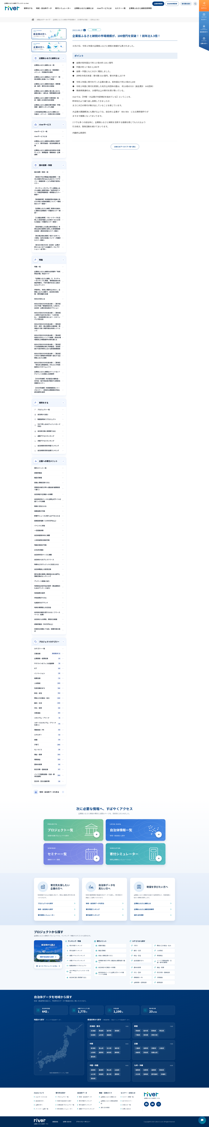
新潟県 (93, 1048)
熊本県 (161, 1070)
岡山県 (109, 1070)
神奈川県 (154, 1035)
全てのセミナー (127, 1101)
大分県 (138, 1074)
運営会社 (55, 1122)
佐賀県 (145, 1070)
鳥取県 (93, 1070)
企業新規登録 (158, 4)
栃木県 (145, 1031)
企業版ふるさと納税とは (84, 8)
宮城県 (117, 1031)
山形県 (101, 1035)
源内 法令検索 (138, 915)
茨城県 (138, 1031)
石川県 (109, 1048)
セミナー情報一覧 (128, 1097)
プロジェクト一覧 (63, 1097)
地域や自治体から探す (64, 1101)
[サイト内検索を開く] (195, 4)
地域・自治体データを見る (95, 903)
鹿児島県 (154, 1074)
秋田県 (93, 1035)
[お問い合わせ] (158, 1104)
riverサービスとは (104, 8)
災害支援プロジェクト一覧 (65, 1105)
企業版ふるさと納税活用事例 (140, 8)
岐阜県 (109, 1052)
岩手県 (109, 1031)
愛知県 (93, 1057)
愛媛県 (117, 1074)
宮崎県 (145, 1074)
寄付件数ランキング (93, 909)
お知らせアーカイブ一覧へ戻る (125, 147)
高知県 (93, 1078)
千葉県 (138, 1035)
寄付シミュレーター (63, 8)
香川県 (109, 1074)
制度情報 (94, 30)
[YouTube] (152, 1104)
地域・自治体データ (44, 8)
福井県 (117, 1048)
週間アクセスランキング (86, 1109)
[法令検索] (202, 1120)
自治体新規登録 (172, 4)
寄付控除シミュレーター (46, 915)
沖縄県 (163, 1074)
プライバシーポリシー (83, 1122)
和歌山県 (154, 1052)
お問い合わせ (126, 1109)
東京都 (145, 1035)
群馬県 (153, 1031)
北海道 (93, 1031)
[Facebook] (146, 1104)
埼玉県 (161, 1031)
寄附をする (28, 8)
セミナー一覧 (120, 8)
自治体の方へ (40, 1101)
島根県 (101, 1070)
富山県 (101, 1048)
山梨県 (93, 1052)
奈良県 (145, 1052)
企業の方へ (39, 1105)
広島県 (117, 1070)
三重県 (138, 1048)
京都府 (153, 1048)
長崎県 (153, 1070)
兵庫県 (138, 1052)
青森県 (101, 1031)
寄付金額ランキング (93, 915)
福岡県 (138, 1070)
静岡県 (117, 1052)
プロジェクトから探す (45, 903)
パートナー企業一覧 (42, 1109)
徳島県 (101, 1074)
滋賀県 (145, 1048)
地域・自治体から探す (45, 909)
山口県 (93, 1074)
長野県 (101, 1052)
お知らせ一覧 (126, 1105)
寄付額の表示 (186, 4)
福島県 (109, 1035)
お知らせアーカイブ (43, 19)
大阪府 (161, 1048)
